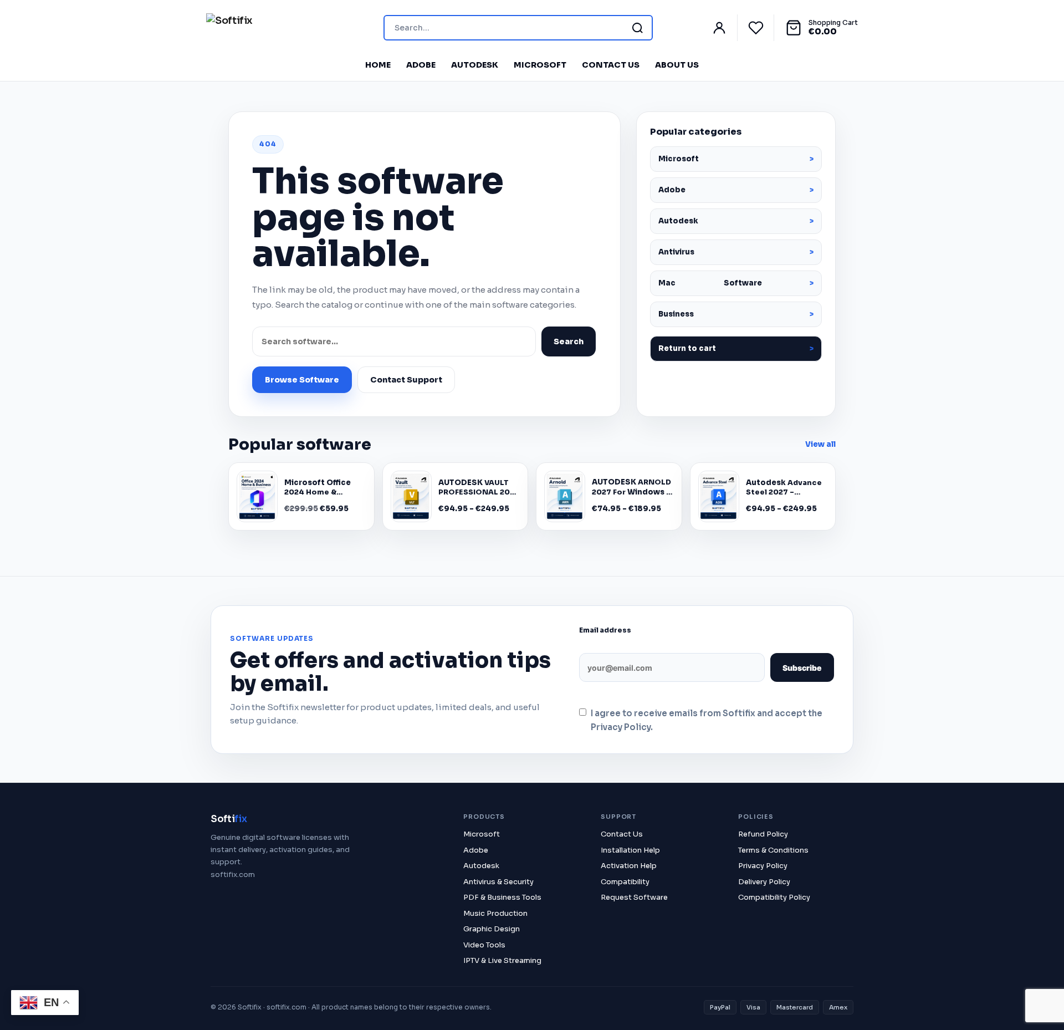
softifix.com (233, 874)
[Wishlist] (761, 27)
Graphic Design (491, 929)
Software (710, 283)
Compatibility (625, 881)
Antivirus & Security (498, 881)
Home (378, 65)
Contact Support (406, 380)
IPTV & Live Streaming (502, 960)
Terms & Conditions (773, 850)
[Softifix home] (229, 27)
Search (569, 341)
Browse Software (302, 380)
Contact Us (611, 65)
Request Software (634, 897)
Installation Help (630, 850)
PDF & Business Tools (502, 897)
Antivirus (676, 252)
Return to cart (687, 348)
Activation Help (629, 865)
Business (676, 314)
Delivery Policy (764, 881)
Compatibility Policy (774, 897)
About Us (677, 65)
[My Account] (724, 27)
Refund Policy (763, 834)
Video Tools (484, 945)
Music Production (495, 913)
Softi (229, 819)
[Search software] (637, 27)
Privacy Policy (762, 865)
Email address (605, 630)
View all (820, 444)
